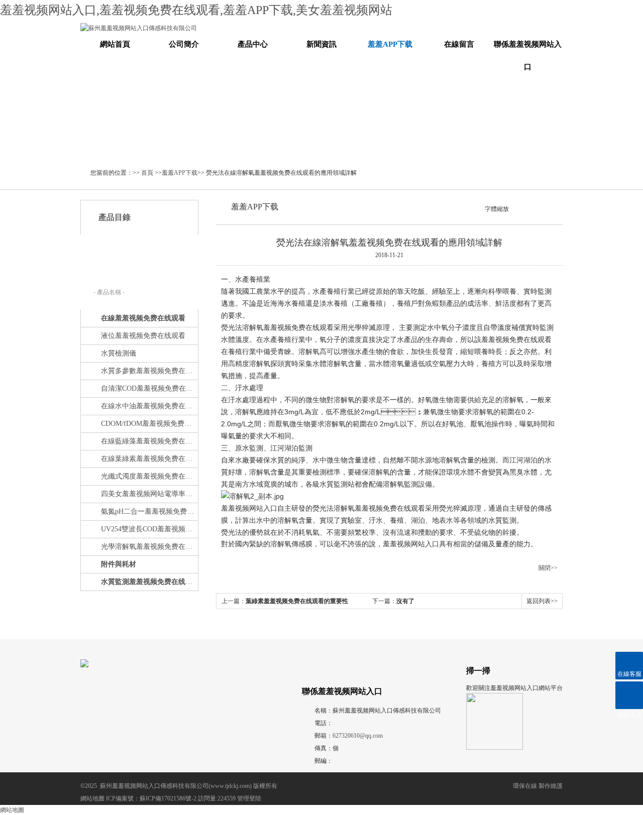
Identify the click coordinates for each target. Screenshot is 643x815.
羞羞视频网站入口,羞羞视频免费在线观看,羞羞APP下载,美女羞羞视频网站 (196, 10)
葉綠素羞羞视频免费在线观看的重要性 (297, 601)
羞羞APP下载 (390, 44)
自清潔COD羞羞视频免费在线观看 (148, 388)
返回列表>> (542, 601)
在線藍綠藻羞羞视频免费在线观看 (148, 441)
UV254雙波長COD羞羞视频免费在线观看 (148, 529)
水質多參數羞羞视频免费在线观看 (148, 371)
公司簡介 (184, 44)
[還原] (522, 208)
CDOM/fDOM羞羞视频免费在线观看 (148, 423)
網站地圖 (92, 798)
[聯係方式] (629, 695)
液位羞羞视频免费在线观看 (143, 335)
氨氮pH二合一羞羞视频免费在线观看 (148, 511)
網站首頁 (115, 44)
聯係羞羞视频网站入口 (528, 55)
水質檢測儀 (118, 353)
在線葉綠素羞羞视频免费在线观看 (148, 458)
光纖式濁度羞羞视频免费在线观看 (148, 476)
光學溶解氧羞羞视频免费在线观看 (148, 546)
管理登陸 (249, 798)
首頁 (147, 172)
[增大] (530, 208)
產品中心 (253, 44)
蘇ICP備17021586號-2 (168, 798)
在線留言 (459, 44)
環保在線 (525, 785)
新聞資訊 (321, 44)
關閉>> (548, 567)
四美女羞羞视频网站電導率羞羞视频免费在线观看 (148, 494)
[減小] (513, 208)
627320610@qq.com (358, 735)
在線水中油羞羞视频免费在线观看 (148, 406)
